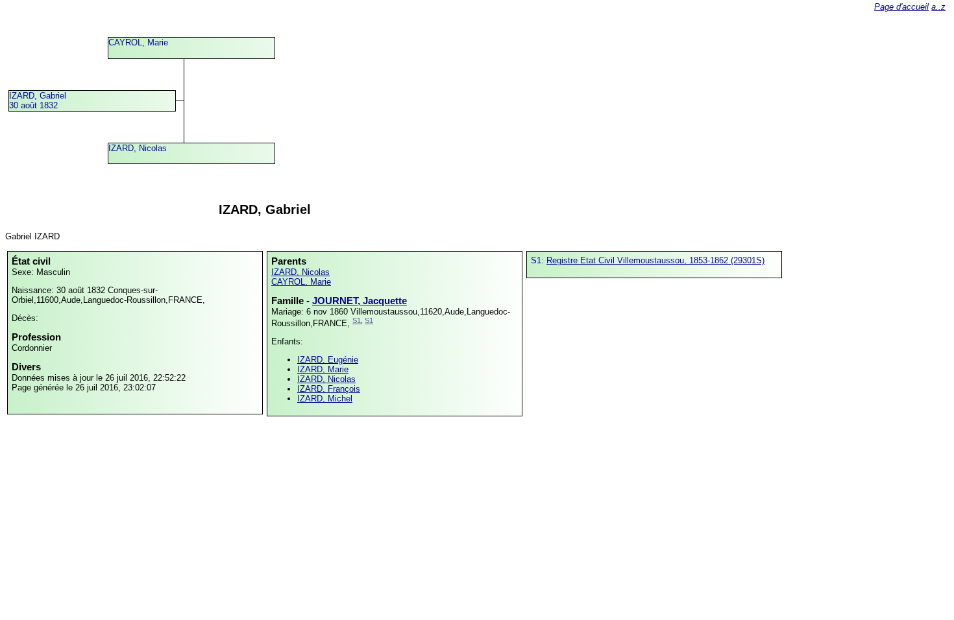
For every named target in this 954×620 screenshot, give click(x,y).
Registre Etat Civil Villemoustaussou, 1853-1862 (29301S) (655, 260)
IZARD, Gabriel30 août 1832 (37, 100)
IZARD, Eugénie (327, 359)
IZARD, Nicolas (137, 148)
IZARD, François (328, 389)
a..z (938, 7)
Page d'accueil (901, 7)
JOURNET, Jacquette (359, 300)
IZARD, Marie (323, 369)
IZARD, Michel (324, 398)
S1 (356, 320)
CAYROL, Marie (138, 42)
